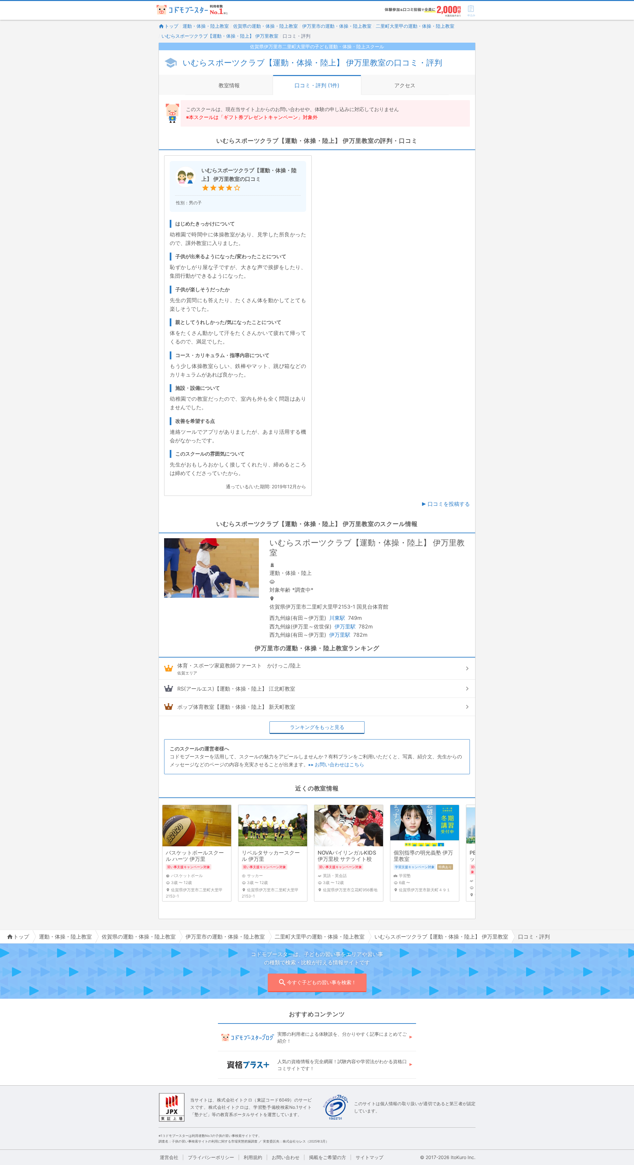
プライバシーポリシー (211, 1157)
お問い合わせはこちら (339, 764)
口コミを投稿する (449, 504)
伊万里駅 (345, 626)
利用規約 (253, 1157)
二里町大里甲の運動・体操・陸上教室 (415, 26)
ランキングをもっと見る (317, 727)
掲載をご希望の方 (327, 1157)
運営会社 (169, 1157)
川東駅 (337, 618)
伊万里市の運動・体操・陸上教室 (336, 26)
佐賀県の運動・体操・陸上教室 (265, 26)
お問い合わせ (285, 1157)
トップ (171, 26)
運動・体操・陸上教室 (206, 26)
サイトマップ (369, 1157)
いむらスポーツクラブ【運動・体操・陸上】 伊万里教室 (219, 36)
